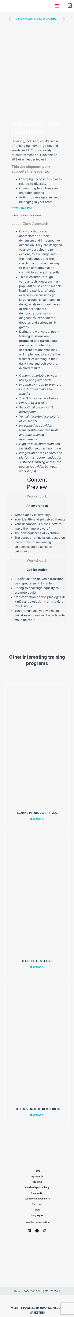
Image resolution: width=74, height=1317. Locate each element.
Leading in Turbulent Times (37, 812)
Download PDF (22, 208)
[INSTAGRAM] (44, 1230)
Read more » (37, 819)
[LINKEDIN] (29, 1230)
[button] (57, 6)
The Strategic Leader (37, 960)
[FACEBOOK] (37, 1230)
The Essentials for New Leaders (37, 1109)
